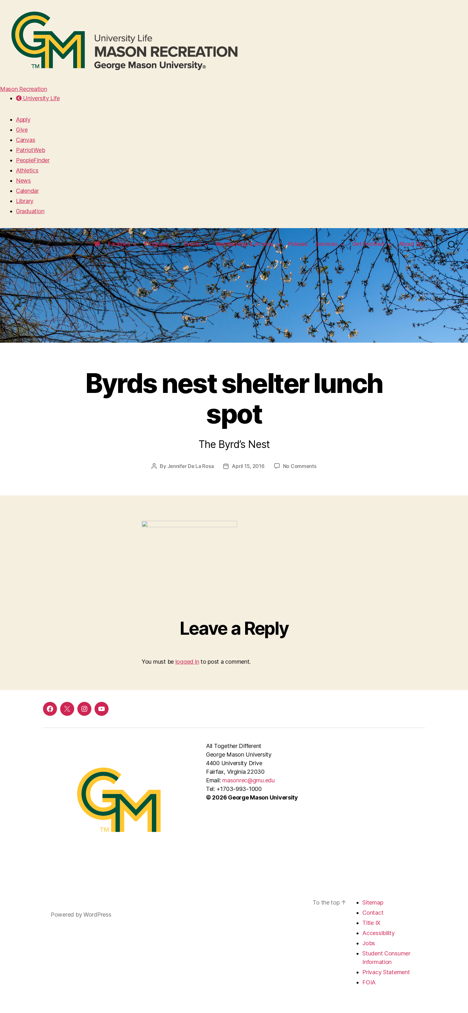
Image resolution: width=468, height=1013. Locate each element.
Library (24, 201)
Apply (23, 119)
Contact (372, 912)
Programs (156, 244)
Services (327, 244)
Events (192, 244)
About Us (410, 244)
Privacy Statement (386, 972)
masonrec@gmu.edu (248, 780)
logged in (187, 661)
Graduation (30, 211)
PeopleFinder (33, 160)
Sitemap (372, 902)
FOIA (369, 982)
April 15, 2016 (248, 466)
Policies (298, 244)
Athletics (27, 170)
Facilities (119, 244)
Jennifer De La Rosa (190, 466)
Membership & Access (245, 244)
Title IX (371, 922)
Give (22, 129)
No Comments (299, 466)
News (23, 180)
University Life (41, 98)
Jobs (368, 943)
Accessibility (378, 933)
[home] (97, 244)
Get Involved (368, 244)
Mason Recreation (23, 89)
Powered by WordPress (81, 914)
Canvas (25, 139)
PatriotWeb (30, 150)
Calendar (27, 190)
